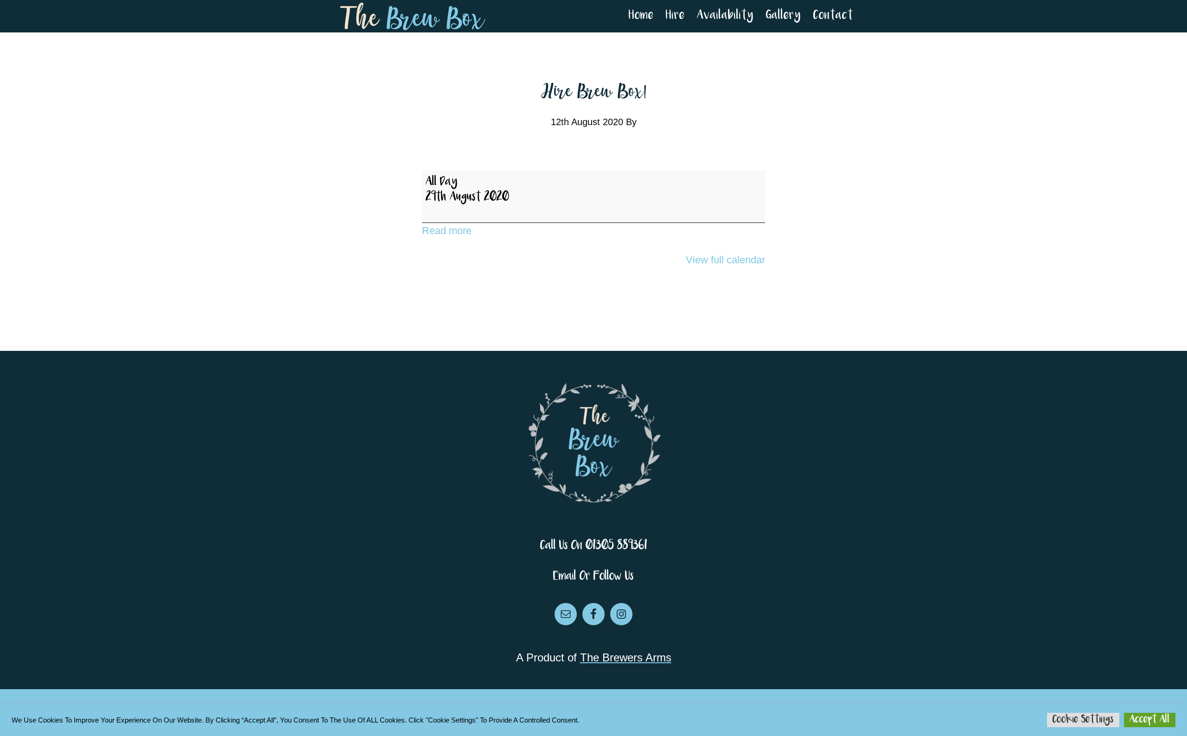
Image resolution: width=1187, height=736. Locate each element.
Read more (447, 230)
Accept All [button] (1150, 719)
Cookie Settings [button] (1083, 719)
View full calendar (725, 260)
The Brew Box (412, 16)
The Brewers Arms (625, 657)
